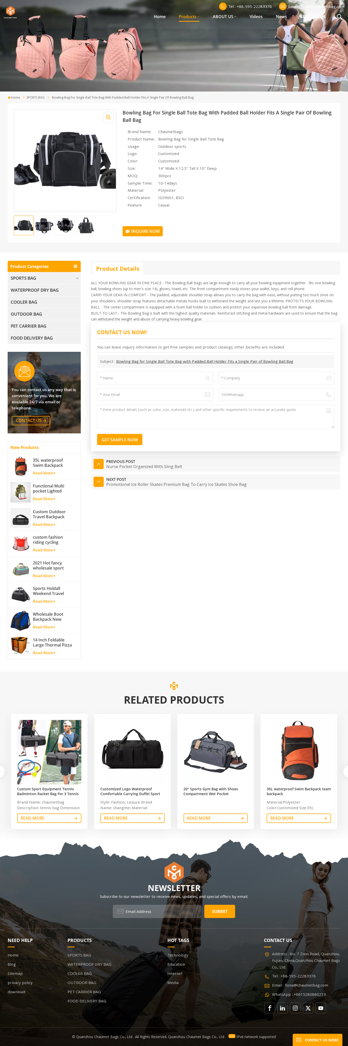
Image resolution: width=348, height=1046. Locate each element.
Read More (43, 472)
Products (187, 16)
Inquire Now (145, 231)
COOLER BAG (24, 302)
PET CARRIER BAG (28, 326)
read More (32, 818)
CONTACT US (313, 16)
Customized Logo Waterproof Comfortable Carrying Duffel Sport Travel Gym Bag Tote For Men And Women (130, 791)
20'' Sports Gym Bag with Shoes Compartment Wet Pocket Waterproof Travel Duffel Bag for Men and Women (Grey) (211, 791)
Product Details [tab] (117, 268)
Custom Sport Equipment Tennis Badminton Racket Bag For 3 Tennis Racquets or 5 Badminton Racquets (48, 791)
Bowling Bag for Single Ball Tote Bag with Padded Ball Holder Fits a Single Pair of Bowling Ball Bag (204, 361)
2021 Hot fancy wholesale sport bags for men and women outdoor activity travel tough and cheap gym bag (52, 565)
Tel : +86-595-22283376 (250, 6)
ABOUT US (223, 16)
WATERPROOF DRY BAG (35, 290)
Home (160, 16)
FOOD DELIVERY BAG (32, 338)
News (281, 16)
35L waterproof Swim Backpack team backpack (48, 463)
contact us (29, 420)
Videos (256, 16)
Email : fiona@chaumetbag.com (316, 6)
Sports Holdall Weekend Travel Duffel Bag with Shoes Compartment (53, 591)
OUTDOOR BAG (26, 314)
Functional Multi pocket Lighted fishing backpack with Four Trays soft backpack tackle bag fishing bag (52, 488)
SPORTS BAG (35, 97)
